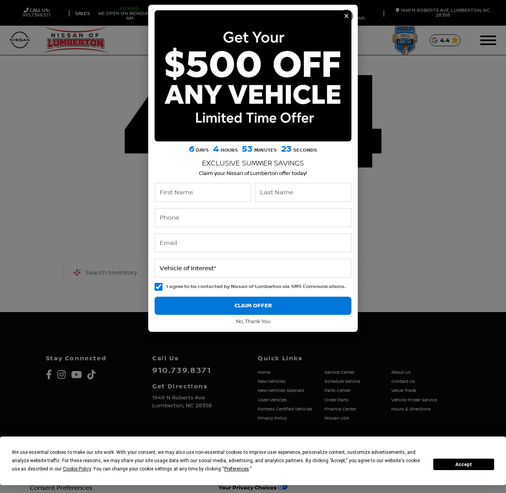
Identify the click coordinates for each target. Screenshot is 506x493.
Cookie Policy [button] (77, 469)
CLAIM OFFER (253, 305)
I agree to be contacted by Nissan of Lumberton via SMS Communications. (256, 287)
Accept (463, 464)
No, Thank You (253, 322)
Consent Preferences (61, 488)
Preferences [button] (236, 469)
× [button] (346, 16)
